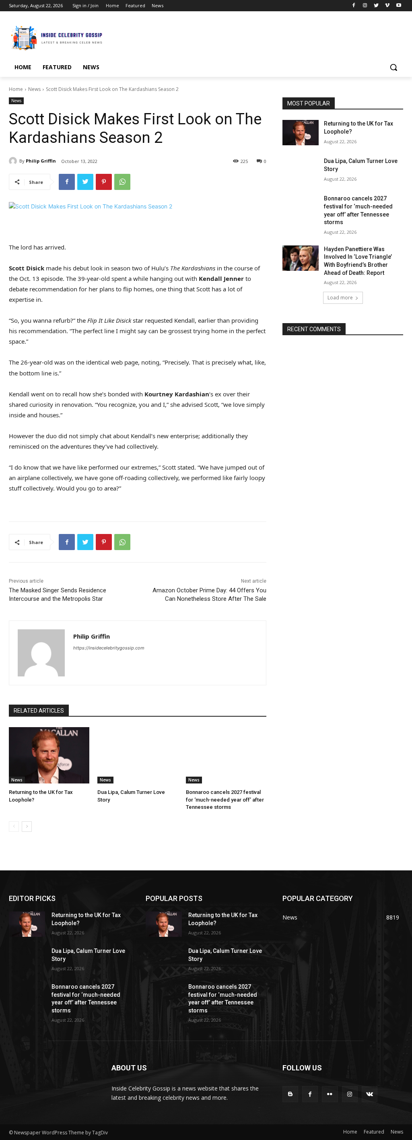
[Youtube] (398, 5)
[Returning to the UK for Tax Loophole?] (49, 755)
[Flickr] (330, 1094)
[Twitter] (376, 5)
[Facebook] (353, 5)
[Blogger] (290, 1094)
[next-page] (27, 826)
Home (16, 89)
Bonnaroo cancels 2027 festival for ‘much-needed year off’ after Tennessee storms (225, 799)
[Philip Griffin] (14, 161)
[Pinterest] (104, 182)
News (34, 89)
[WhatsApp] (122, 182)
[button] (393, 67)
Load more (340, 297)
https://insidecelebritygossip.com (108, 648)
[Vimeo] (387, 5)
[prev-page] (14, 826)
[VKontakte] (369, 1094)
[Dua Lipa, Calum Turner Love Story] (137, 755)
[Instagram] (365, 5)
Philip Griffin (41, 161)
